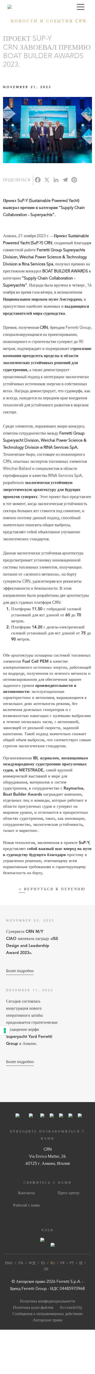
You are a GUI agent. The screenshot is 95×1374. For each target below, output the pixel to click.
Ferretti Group (34, 1289)
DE (46, 1269)
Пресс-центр (68, 1193)
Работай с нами (26, 1206)
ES (43, 1263)
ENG (9, 1263)
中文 (32, 1263)
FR (62, 1263)
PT (72, 1263)
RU (52, 1263)
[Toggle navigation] (80, 7)
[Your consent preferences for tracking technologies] (5, 1030)
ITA (20, 1263)
